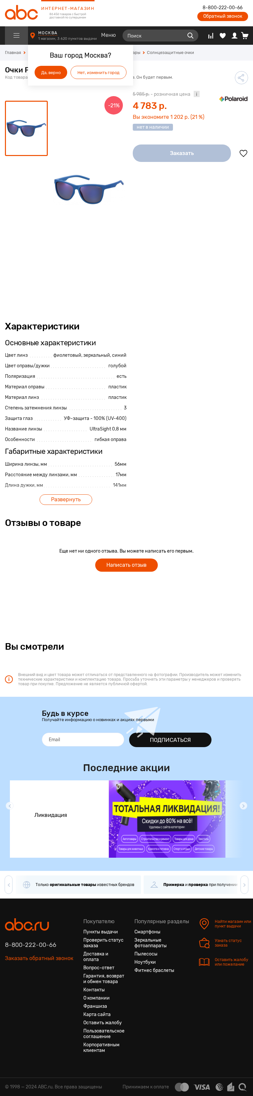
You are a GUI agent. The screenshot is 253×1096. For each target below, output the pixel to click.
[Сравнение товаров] (210, 35)
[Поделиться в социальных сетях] (241, 77)
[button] (10, 806)
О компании (96, 998)
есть (121, 376)
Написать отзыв (126, 565)
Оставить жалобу (102, 1023)
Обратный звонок (222, 16)
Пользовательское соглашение (104, 1033)
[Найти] (190, 36)
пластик (117, 387)
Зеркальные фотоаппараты (150, 943)
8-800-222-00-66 (222, 8)
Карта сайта (97, 1014)
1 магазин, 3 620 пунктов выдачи (68, 39)
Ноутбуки (145, 962)
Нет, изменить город (98, 72)
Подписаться (170, 740)
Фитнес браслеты (154, 970)
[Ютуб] (34, 989)
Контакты (94, 990)
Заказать (182, 153)
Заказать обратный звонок (39, 958)
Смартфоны (147, 932)
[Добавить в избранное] (243, 153)
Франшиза (95, 1006)
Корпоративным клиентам (101, 1047)
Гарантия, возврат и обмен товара (103, 978)
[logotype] (21, 13)
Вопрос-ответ (98, 968)
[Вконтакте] (10, 989)
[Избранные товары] (223, 35)
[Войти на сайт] (234, 35)
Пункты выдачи (100, 932)
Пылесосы (145, 954)
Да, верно (51, 72)
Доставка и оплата (95, 956)
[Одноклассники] (22, 989)
